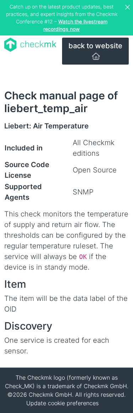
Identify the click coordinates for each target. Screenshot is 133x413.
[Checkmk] (30, 45)
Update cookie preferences (62, 403)
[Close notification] (128, 7)
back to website (95, 46)
